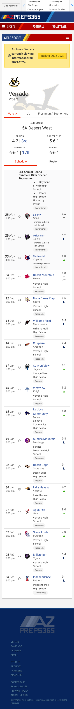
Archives (16, 666)
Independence (42, 578)
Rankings (16, 646)
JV (28, 113)
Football (38, 26)
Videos (15, 642)
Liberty (37, 216)
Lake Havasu (41, 489)
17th (26, 152)
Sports (11, 26)
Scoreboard (18, 682)
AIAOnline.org (19, 695)
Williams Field (42, 322)
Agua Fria (39, 511)
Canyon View (41, 367)
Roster (53, 161)
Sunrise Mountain (44, 440)
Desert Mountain (43, 276)
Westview (39, 389)
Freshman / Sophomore (53, 113)
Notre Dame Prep (44, 300)
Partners (16, 670)
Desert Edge (40, 466)
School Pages (19, 686)
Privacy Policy (20, 690)
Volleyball (59, 26)
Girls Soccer (12, 37)
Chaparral (39, 344)
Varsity (12, 113)
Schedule (21, 161)
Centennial (39, 258)
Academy (16, 650)
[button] (72, 5)
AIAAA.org (16, 675)
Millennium (39, 237)
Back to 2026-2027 (52, 55)
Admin (14, 655)
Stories (15, 662)
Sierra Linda (40, 534)
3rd (24, 140)
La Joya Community (40, 413)
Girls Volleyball (11, 5)
